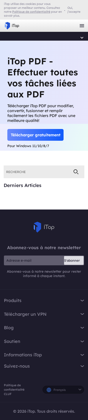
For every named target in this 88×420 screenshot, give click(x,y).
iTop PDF (8, 38)
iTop (44, 227)
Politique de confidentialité (14, 387)
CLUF (7, 394)
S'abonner (72, 260)
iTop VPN (12, 25)
